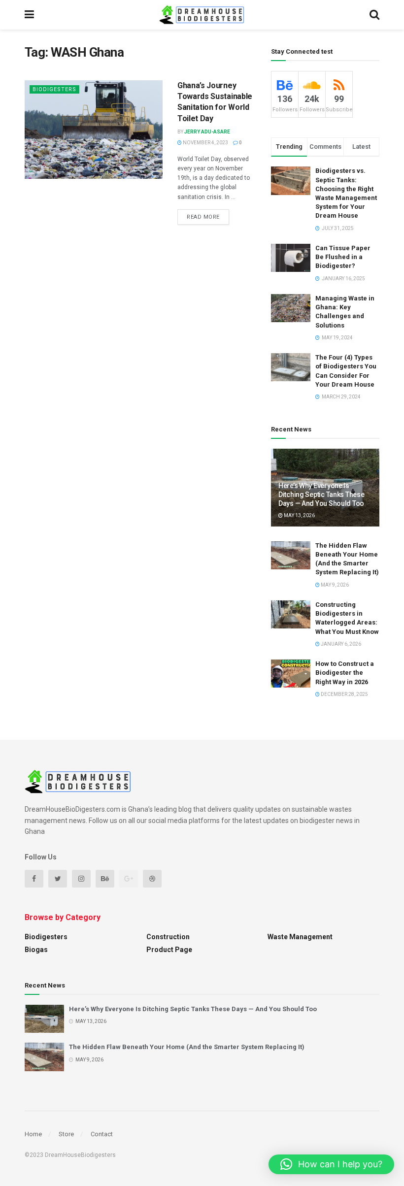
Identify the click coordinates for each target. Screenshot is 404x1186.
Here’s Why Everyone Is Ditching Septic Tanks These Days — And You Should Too (321, 494)
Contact (102, 1134)
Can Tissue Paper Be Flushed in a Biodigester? (342, 256)
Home (33, 1134)
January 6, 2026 (340, 644)
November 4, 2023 (205, 142)
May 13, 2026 (299, 515)
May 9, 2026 (334, 585)
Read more (203, 217)
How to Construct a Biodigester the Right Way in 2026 (344, 672)
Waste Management (300, 937)
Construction (168, 937)
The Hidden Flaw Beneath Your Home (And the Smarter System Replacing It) (186, 1047)
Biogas (36, 950)
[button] (331, 1164)
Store (66, 1134)
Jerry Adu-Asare (207, 131)
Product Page (169, 950)
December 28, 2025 (344, 694)
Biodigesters (54, 89)
